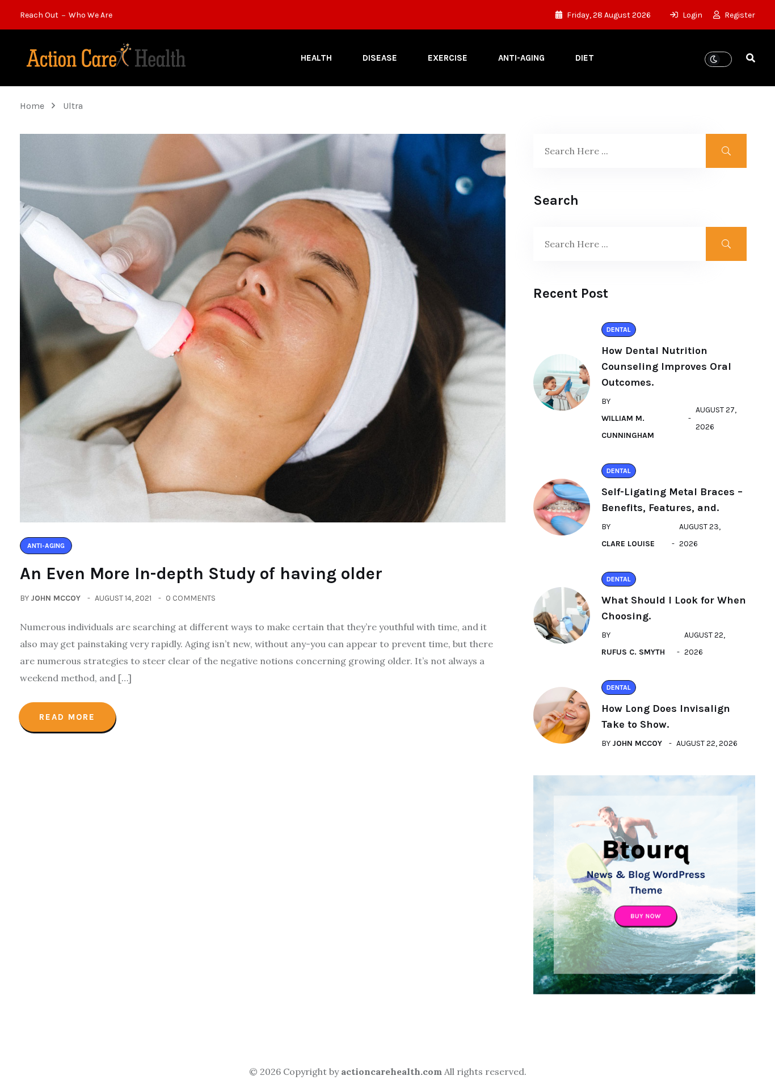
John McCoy (56, 598)
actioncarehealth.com (391, 1071)
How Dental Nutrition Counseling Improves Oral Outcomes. (666, 366)
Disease (380, 58)
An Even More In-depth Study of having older (201, 573)
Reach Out (39, 15)
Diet (584, 58)
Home (34, 105)
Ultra (73, 105)
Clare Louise (628, 544)
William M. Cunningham (627, 427)
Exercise (447, 58)
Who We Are (90, 15)
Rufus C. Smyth (633, 652)
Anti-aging (521, 58)
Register (739, 15)
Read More (67, 717)
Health (316, 58)
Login (691, 15)
